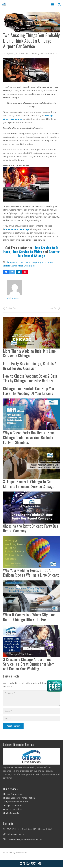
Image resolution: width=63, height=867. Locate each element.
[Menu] (52, 4)
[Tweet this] (12, 272)
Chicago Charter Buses (13, 266)
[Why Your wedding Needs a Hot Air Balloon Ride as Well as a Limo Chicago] (31, 537)
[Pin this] (25, 272)
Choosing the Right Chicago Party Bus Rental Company (30, 528)
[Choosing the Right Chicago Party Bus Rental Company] (31, 493)
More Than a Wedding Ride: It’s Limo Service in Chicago (29, 353)
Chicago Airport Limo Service (43, 262)
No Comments (50, 53)
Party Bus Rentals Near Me (15, 801)
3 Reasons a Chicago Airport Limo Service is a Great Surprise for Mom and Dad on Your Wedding (28, 664)
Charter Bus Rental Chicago (39, 253)
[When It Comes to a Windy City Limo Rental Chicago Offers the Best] (31, 582)
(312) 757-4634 (32, 863)
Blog (37, 53)
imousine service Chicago (17, 229)
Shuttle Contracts (11, 813)
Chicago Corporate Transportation (19, 797)
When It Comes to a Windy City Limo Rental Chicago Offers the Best (29, 617)
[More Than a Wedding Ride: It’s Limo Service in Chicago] (31, 318)
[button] (59, 4)
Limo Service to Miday (27, 251)
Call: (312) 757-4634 (15, 834)
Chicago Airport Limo (12, 794)
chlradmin (25, 53)
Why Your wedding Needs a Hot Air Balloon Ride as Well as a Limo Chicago (31, 572)
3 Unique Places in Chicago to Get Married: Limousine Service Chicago (28, 484)
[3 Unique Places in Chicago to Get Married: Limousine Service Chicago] (31, 449)
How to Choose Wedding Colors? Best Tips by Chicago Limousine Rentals (30, 378)
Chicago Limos (30, 266)
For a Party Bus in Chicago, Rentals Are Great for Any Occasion (31, 365)
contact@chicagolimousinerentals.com (25, 839)
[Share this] (6, 272)
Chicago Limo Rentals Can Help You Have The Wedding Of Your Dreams (28, 390)
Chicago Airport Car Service (18, 262)
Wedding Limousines (12, 809)
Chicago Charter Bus (12, 805)
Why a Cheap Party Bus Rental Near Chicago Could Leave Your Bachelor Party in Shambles (28, 437)
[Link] (4, 4)
